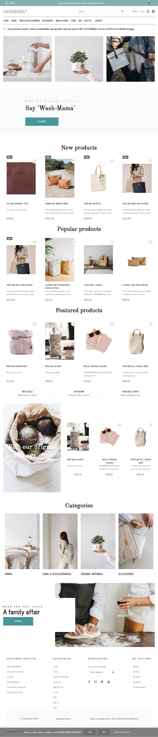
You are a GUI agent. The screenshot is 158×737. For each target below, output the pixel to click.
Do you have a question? (15, 671)
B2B (80, 20)
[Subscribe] (113, 672)
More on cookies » (123, 732)
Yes (89, 732)
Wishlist (135, 11)
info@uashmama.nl (65, 718)
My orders (136, 671)
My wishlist (137, 682)
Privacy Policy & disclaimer (16, 687)
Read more (42, 121)
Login (142, 11)
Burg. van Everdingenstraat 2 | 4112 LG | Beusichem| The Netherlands (114, 718)
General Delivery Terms (15, 692)
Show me (18, 621)
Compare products (139, 687)
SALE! (55, 707)
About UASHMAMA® (14, 666)
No (104, 732)
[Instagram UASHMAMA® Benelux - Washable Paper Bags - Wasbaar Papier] (95, 681)
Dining (14, 20)
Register (136, 666)
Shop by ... (88, 20)
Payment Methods (13, 682)
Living (6, 20)
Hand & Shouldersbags (29, 20)
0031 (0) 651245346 (29, 718)
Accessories (47, 20)
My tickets (136, 676)
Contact (99, 20)
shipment (10, 676)
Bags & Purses (62, 20)
